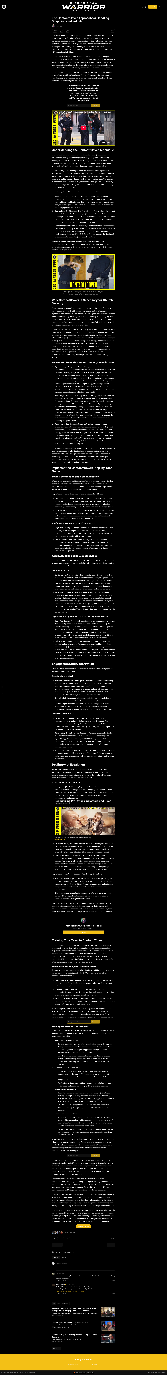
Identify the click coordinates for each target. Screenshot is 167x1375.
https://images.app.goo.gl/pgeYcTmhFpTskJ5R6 (70, 1291)
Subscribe (152, 7)
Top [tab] (54, 1303)
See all (55, 1349)
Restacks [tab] (63, 1257)
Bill (57, 1273)
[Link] (49, 150)
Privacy (21, 1372)
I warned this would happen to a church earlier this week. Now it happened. (74, 1313)
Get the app (90, 1372)
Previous (58, 1245)
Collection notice (31, 1372)
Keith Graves (59, 25)
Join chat (83, 932)
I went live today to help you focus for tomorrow (66, 1339)
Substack (149, 1372)
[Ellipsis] (114, 1273)
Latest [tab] (58, 1303)
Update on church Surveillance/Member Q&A (70, 1323)
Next (109, 1245)
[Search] (142, 7)
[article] (83, 1313)
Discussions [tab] (65, 1303)
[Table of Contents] (2, 687)
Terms (24, 1372)
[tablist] (59, 1257)
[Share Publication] (145, 7)
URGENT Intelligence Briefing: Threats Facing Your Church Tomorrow (75, 1336)
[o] (108, 1312)
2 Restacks (72, 1232)
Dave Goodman (60, 1284)
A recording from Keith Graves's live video (64, 1325)
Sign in (161, 7)
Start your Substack (80, 1372)
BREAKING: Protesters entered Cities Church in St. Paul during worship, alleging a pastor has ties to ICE (74, 1309)
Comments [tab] (56, 1257)
